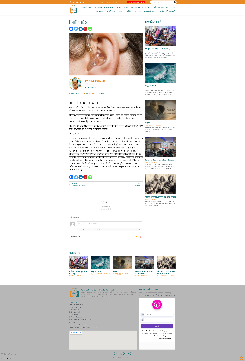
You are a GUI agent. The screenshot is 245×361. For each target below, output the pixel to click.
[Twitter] (73, 2)
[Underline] (83, 230)
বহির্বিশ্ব (129, 11)
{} (102, 229)
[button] (136, 2)
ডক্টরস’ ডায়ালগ (135, 7)
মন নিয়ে (125, 7)
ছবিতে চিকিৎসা (108, 7)
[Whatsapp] (90, 29)
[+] (105, 229)
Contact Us (115, 2)
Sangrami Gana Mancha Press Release (159, 160)
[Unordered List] (92, 230)
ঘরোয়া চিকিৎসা (147, 7)
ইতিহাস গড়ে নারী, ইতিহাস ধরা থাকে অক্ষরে (160, 197)
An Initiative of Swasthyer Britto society (98, 289)
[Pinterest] (85, 29)
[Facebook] (70, 2)
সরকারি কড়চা (111, 11)
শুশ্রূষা (147, 123)
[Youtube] (80, 2)
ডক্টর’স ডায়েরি (170, 7)
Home (101, 2)
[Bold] (78, 230)
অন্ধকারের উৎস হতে (150, 11)
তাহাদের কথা (137, 11)
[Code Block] (97, 230)
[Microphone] (83, 2)
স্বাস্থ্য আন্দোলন (99, 11)
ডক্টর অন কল (98, 7)
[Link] (100, 230)
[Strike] (86, 230)
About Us (107, 2)
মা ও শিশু (118, 7)
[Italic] (81, 230)
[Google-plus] (77, 2)
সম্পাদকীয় (161, 11)
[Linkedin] (80, 29)
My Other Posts (90, 88)
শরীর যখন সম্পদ (159, 7)
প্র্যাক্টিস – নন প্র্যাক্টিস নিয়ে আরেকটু (157, 48)
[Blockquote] (94, 230)
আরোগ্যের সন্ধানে (86, 7)
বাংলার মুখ (121, 11)
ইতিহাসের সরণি (170, 11)
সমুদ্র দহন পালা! (150, 85)
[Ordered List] (89, 230)
